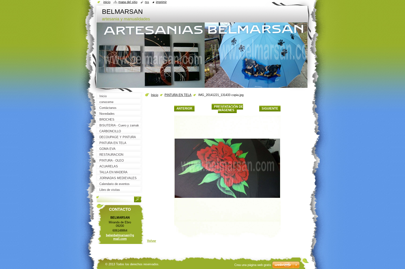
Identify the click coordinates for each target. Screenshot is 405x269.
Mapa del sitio (127, 2)
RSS (147, 2)
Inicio (154, 95)
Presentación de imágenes (228, 108)
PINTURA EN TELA (178, 95)
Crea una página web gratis (252, 265)
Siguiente (270, 108)
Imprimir (161, 2)
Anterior (184, 108)
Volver (151, 241)
